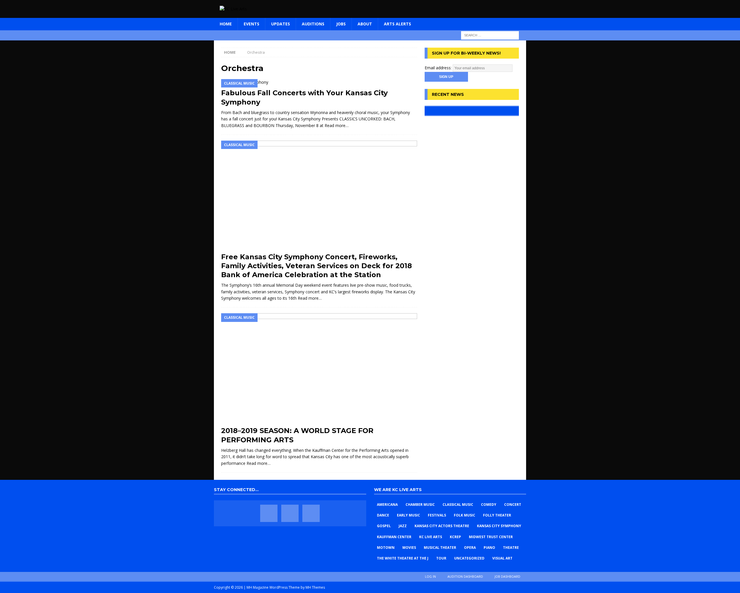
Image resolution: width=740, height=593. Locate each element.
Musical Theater (440, 547)
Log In (430, 576)
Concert (512, 504)
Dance (383, 515)
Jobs (341, 24)
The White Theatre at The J (402, 558)
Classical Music (458, 504)
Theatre (511, 547)
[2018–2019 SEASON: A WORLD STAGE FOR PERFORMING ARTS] (319, 368)
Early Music (408, 515)
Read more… (337, 125)
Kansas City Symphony (499, 525)
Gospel (384, 525)
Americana (387, 504)
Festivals (437, 515)
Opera (470, 547)
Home (226, 24)
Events (251, 24)
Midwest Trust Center (491, 536)
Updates (280, 24)
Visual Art (502, 558)
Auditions (313, 24)
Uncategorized (469, 558)
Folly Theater (497, 515)
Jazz (403, 525)
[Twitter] (290, 513)
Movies (409, 547)
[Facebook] (269, 513)
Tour (441, 558)
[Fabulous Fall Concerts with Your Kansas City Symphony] (319, 82)
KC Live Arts (430, 536)
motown (386, 547)
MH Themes (315, 587)
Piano (489, 547)
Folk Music (464, 515)
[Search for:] (490, 35)
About (365, 24)
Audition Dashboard (465, 576)
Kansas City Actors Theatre (442, 525)
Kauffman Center (394, 536)
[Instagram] (311, 513)
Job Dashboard (507, 576)
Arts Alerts (397, 24)
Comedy (488, 504)
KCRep (455, 536)
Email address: (439, 67)
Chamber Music (420, 504)
